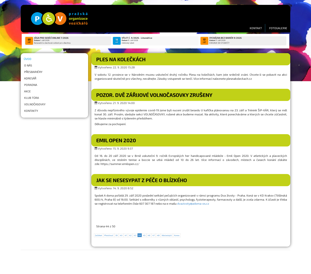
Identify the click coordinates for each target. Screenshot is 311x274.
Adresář (30, 78)
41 (126, 235)
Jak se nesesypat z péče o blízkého (141, 180)
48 (158, 235)
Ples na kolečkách (121, 59)
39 (116, 235)
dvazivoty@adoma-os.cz (193, 203)
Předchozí (108, 235)
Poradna (30, 85)
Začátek (98, 235)
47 (153, 235)
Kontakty (31, 110)
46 (149, 235)
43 (135, 235)
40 (121, 235)
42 (130, 235)
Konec (177, 235)
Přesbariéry (33, 72)
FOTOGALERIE (278, 28)
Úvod (27, 59)
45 (144, 235)
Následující (167, 235)
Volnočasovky (35, 104)
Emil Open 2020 (116, 140)
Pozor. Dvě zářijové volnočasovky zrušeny (154, 95)
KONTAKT (256, 28)
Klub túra (31, 97)
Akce (27, 91)
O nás (28, 65)
